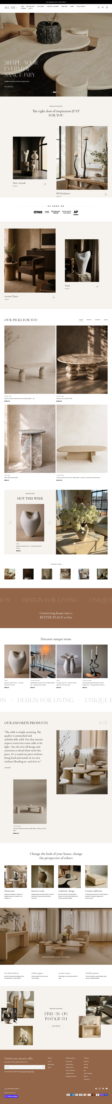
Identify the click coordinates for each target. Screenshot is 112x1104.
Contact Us (87, 1079)
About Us (86, 1061)
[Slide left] (10, 523)
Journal (86, 1064)
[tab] (81, 320)
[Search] (98, 7)
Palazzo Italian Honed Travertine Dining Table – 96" (19, 398)
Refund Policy (69, 1064)
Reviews (86, 1067)
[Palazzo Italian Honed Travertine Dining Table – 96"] (30, 360)
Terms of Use (23, 1071)
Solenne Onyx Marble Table (64, 398)
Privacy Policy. (30, 1071)
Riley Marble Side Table (11, 477)
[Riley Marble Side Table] (30, 439)
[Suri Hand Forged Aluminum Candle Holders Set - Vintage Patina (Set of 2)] (95, 661)
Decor (49, 1067)
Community (69, 1061)
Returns (86, 1076)
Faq (85, 1070)
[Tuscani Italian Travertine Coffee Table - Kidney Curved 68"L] (30, 801)
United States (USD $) (12, 1088)
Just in (49, 1061)
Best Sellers (51, 1064)
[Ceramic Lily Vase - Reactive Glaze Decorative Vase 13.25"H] (69, 661)
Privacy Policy (69, 1067)
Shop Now (7, 88)
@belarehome (56, 1026)
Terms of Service (70, 1070)
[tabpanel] (56, 403)
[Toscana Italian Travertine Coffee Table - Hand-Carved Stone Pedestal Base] (82, 439)
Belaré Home (12, 1092)
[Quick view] (53, 329)
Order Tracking (88, 1073)
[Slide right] (50, 523)
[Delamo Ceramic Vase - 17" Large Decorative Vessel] (30, 522)
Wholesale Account (71, 1076)
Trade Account (70, 1073)
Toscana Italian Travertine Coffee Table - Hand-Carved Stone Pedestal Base (78, 477)
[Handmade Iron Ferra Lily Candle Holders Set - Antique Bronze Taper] (43, 661)
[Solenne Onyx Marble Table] (82, 360)
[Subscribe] (43, 1067)
